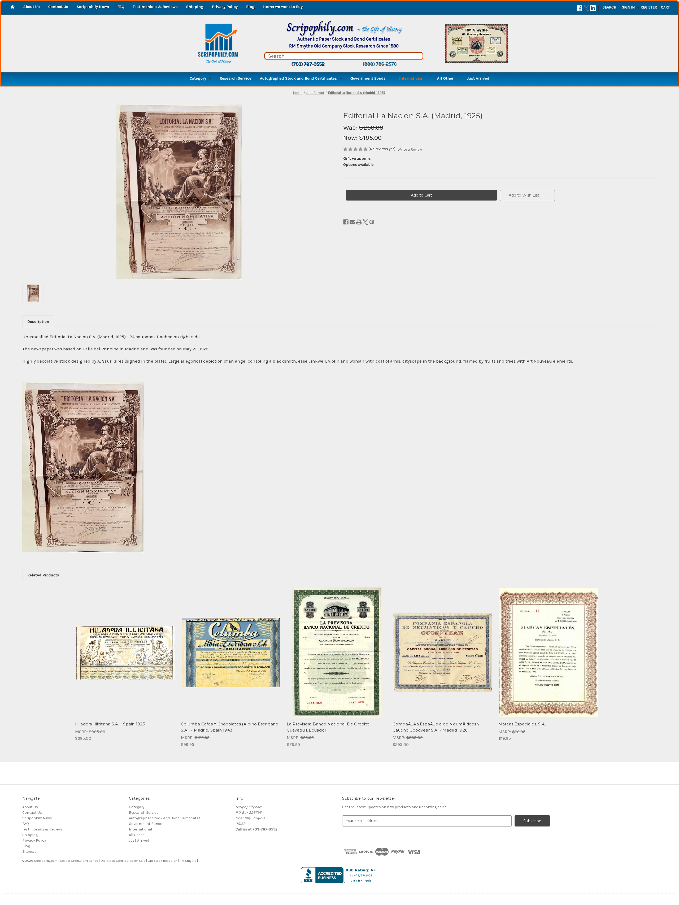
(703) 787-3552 (307, 64)
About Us (31, 6)
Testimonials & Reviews (155, 6)
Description (38, 321)
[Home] (12, 7)
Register (649, 7)
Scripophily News (93, 6)
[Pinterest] (372, 222)
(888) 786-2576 (380, 64)
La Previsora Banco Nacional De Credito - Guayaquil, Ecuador (329, 727)
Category (198, 78)
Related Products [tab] (43, 575)
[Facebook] (579, 8)
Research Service (235, 78)
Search (609, 7)
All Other (445, 78)
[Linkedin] (593, 8)
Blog (250, 6)
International (411, 78)
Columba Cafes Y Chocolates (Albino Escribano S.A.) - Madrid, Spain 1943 (229, 727)
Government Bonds (368, 78)
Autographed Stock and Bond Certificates (298, 78)
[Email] (352, 222)
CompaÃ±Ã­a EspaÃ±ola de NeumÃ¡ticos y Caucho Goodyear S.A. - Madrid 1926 (436, 727)
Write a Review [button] (410, 149)
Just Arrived (478, 78)
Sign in (628, 7)
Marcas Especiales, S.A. (522, 723)
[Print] (359, 222)
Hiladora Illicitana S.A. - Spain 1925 (110, 723)
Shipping (194, 6)
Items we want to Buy (283, 6)
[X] (586, 8)
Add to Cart (125, 657)
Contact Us (58, 6)
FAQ (120, 6)
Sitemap (29, 851)
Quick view (124, 648)
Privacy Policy (225, 6)
